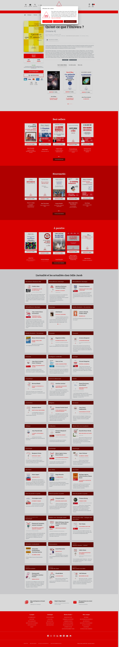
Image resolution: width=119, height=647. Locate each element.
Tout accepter (47, 21)
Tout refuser (58, 21)
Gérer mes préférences (70, 21)
